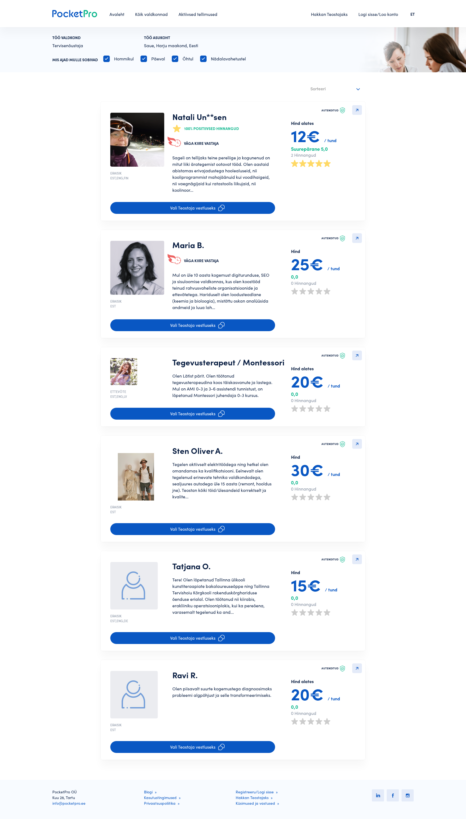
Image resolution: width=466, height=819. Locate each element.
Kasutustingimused (160, 797)
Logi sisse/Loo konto (378, 14)
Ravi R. (185, 675)
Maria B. (188, 245)
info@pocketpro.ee (68, 803)
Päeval (158, 58)
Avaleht (116, 14)
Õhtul (188, 58)
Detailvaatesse (357, 110)
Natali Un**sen (199, 117)
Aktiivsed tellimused (198, 14)
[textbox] (332, 87)
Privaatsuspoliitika (160, 803)
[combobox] (336, 89)
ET (412, 14)
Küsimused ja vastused (255, 803)
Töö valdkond (66, 37)
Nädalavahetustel (228, 58)
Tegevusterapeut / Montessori (228, 362)
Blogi (148, 792)
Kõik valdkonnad (151, 14)
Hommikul (124, 58)
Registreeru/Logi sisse (255, 792)
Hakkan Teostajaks (329, 14)
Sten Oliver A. (197, 451)
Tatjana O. (191, 566)
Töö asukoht (157, 37)
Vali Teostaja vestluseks (192, 208)
